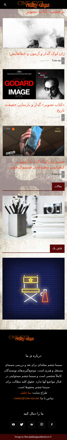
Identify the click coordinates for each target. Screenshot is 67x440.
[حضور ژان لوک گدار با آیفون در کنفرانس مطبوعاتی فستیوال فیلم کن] (33, 141)
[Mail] (31, 425)
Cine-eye (56, 60)
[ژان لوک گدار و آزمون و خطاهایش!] (33, 33)
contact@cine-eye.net (26, 398)
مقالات (58, 186)
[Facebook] (51, 425)
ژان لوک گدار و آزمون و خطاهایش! (37, 53)
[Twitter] (21, 425)
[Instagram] (41, 424)
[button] (5, 5)
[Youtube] (13, 425)
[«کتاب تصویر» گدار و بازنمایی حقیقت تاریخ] (33, 84)
